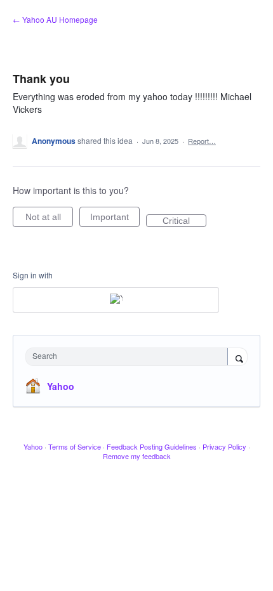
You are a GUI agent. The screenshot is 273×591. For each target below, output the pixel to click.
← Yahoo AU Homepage (55, 19)
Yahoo (60, 386)
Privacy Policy (224, 446)
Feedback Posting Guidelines (152, 446)
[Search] (237, 357)
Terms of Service (74, 446)
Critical (184, 221)
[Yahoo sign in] (116, 300)
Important (115, 219)
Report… (202, 141)
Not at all (49, 219)
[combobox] (129, 356)
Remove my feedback (137, 456)
